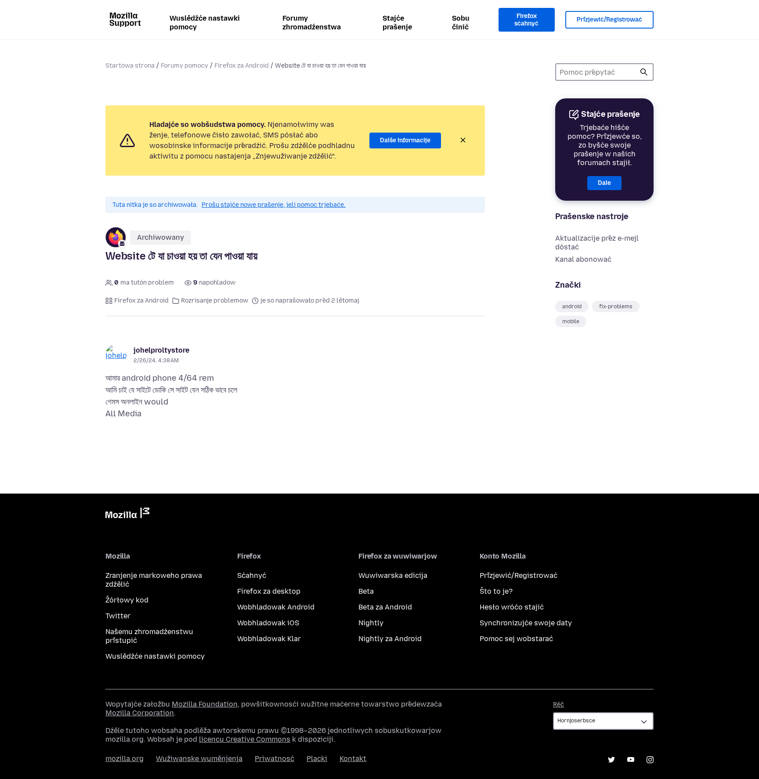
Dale (604, 183)
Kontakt (353, 758)
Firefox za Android (241, 65)
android (572, 306)
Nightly (370, 623)
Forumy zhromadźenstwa (311, 22)
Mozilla (127, 515)
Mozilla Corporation (139, 713)
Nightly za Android (390, 639)
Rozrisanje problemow (214, 300)
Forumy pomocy (184, 65)
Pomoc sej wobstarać (516, 639)
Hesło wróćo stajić (512, 607)
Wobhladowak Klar (269, 639)
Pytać (644, 72)
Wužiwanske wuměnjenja (199, 758)
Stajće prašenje (397, 22)
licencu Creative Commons (244, 739)
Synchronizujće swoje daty (526, 623)
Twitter (117, 616)
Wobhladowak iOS (268, 623)
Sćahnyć (251, 575)
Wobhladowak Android (275, 607)
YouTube (630, 759)
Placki (317, 758)
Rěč (558, 704)
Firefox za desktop (268, 591)
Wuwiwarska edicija (392, 575)
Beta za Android (385, 607)
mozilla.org (124, 758)
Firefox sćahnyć (526, 20)
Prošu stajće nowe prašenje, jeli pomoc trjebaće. (274, 205)
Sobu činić (461, 22)
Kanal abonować (583, 259)
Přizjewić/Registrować (609, 19)
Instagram (650, 759)
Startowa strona (130, 65)
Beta (366, 591)
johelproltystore (161, 350)
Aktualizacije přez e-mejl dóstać (597, 242)
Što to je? (496, 591)
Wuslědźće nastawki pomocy (205, 22)
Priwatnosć (274, 758)
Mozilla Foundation (205, 704)
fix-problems (615, 306)
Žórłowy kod (126, 600)
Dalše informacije (405, 140)
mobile (570, 321)
